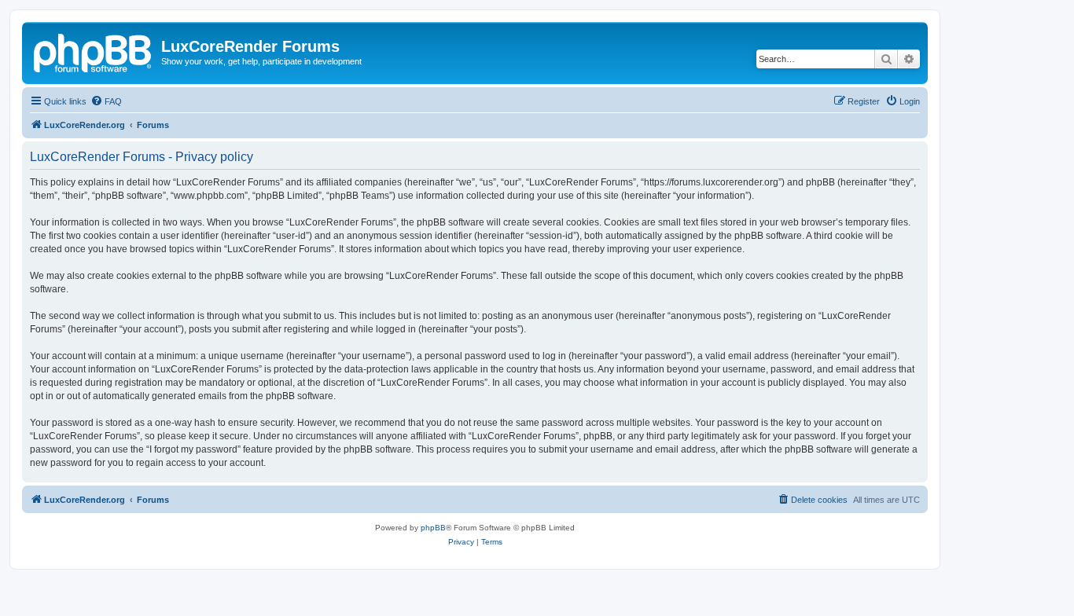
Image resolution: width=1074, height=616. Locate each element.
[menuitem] (106, 101)
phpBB (433, 527)
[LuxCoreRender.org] (93, 51)
